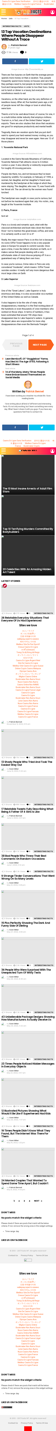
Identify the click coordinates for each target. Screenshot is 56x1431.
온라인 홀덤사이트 (42, 441)
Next (36, 1200)
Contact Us (13, 1255)
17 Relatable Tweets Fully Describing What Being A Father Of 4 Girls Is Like (27, 810)
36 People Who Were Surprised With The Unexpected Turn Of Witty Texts (26, 971)
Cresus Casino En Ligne (28, 647)
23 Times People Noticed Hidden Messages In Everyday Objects (27, 1065)
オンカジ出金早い (28, 633)
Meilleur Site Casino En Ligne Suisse (28, 666)
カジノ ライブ (28, 631)
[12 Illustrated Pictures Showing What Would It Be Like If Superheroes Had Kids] (28, 1093)
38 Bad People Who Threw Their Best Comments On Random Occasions (23, 857)
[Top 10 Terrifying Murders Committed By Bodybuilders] (28, 515)
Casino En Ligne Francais (28, 711)
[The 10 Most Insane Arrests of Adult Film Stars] (28, 475)
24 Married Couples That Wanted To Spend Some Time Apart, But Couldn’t (24, 1182)
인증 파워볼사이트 (28, 636)
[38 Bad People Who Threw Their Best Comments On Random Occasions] (28, 838)
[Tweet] (42, 61)
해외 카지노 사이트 (28, 642)
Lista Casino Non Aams (28, 701)
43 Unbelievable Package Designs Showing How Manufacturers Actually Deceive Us (28, 1018)
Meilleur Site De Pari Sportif (28, 644)
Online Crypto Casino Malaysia (28, 668)
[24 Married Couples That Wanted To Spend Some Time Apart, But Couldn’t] (28, 1162)
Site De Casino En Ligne (28, 663)
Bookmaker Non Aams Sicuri (28, 679)
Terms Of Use (42, 1255)
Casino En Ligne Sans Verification (17, 441)
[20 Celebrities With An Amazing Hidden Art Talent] (28, 555)
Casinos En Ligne (28, 709)
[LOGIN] (52, 12)
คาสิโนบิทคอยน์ (28, 650)
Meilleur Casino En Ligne (28, 714)
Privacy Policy (27, 1255)
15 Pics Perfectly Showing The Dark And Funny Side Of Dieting (25, 924)
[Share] (15, 61)
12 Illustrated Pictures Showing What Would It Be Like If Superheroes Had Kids (26, 1112)
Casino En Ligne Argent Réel (28, 660)
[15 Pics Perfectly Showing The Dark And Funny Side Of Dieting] (28, 905)
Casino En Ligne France (28, 706)
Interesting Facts (43, 613)
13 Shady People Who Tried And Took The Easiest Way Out (26, 763)
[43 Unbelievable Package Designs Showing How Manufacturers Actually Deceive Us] (28, 999)
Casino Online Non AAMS (28, 685)
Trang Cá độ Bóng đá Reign (28, 652)
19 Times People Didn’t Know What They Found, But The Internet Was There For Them (25, 1133)
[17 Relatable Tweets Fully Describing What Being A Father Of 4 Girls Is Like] (28, 791)
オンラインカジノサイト (28, 655)
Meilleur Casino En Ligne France (27, 4)
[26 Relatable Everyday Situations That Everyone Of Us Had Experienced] (28, 600)
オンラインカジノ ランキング (28, 674)
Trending (5, 586)
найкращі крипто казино (28, 639)
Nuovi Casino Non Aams (28, 682)
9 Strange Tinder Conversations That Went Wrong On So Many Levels (28, 877)
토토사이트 (28, 658)
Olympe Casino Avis (28, 671)
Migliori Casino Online (28, 676)
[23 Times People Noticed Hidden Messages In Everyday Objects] (28, 1046)
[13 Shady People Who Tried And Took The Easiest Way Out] (28, 744)
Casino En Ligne (28, 693)
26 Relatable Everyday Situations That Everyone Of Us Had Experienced (25, 619)
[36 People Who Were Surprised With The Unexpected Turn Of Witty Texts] (28, 952)
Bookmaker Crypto (32, 446)
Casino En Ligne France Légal (28, 690)
